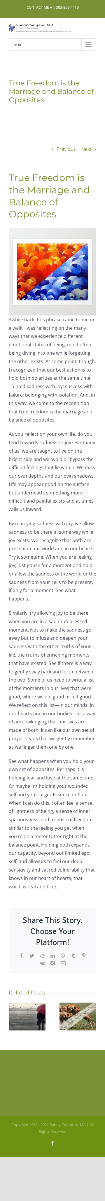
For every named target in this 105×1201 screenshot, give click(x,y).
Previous (66, 149)
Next (86, 149)
